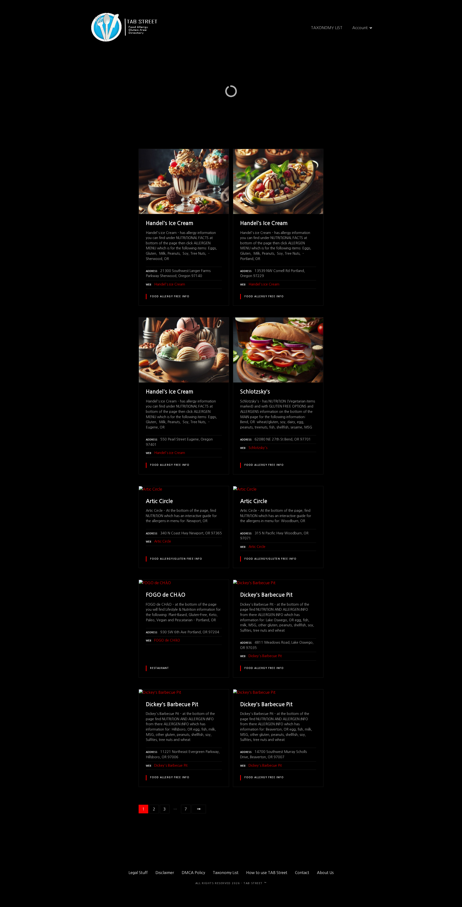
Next (199, 809)
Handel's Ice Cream (169, 284)
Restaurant (159, 668)
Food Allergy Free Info (169, 296)
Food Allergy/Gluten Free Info (176, 559)
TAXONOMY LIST (326, 28)
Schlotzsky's (258, 447)
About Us (325, 873)
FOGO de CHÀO (167, 640)
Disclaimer (164, 873)
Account (360, 28)
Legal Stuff (138, 873)
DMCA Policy (193, 873)
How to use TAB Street (266, 873)
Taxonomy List (225, 873)
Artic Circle (162, 541)
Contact (302, 873)
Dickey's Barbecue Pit (265, 656)
